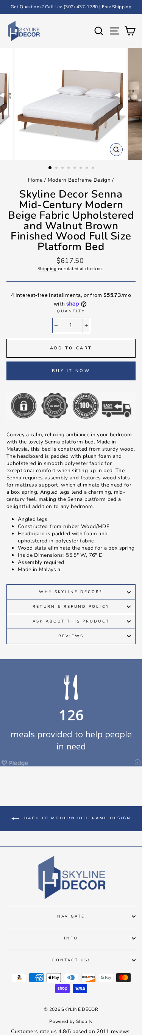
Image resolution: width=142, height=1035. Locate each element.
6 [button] (81, 168)
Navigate (71, 916)
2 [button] (57, 168)
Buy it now (71, 371)
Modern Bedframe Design (79, 180)
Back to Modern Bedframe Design (76, 818)
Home (35, 180)
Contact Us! (71, 960)
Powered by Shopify (70, 1021)
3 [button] (63, 168)
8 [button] (93, 168)
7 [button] (87, 168)
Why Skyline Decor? (71, 592)
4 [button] (69, 168)
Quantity (71, 311)
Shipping (47, 269)
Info (71, 938)
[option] (71, 7)
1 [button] (50, 168)
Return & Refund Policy (71, 606)
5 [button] (75, 168)
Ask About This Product (71, 621)
